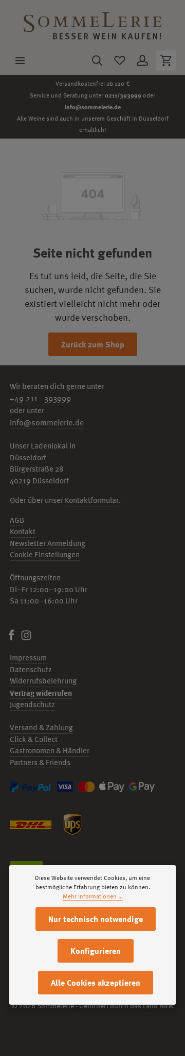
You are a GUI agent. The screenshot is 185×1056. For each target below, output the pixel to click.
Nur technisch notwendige (95, 919)
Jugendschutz (32, 704)
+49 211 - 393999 (40, 398)
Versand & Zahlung (41, 727)
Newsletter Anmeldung (47, 543)
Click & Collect (34, 739)
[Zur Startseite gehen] (92, 23)
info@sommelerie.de (93, 106)
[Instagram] (26, 638)
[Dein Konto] (142, 60)
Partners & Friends (40, 762)
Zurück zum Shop (92, 344)
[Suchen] (97, 60)
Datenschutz (31, 669)
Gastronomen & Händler (49, 750)
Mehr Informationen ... (93, 896)
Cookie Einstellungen (45, 554)
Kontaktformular (92, 500)
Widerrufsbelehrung (43, 680)
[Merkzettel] (119, 60)
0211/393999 (123, 95)
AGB (17, 520)
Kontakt (22, 531)
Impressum (28, 657)
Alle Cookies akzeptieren (95, 982)
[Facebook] (12, 638)
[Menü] (20, 60)
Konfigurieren (95, 950)
